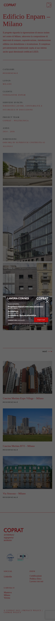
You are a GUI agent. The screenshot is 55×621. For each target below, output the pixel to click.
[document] (27, 310)
